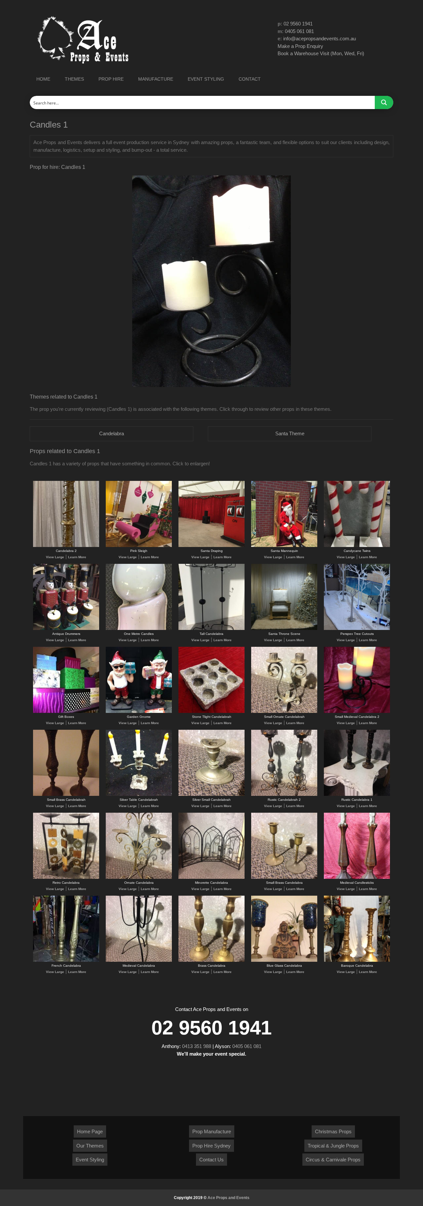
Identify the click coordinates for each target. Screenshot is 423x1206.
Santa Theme (289, 433)
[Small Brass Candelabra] (284, 877)
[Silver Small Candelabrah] (211, 795)
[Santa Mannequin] (284, 546)
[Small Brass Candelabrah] (66, 795)
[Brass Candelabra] (211, 960)
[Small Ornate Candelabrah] (284, 712)
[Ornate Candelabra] (139, 877)
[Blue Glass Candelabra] (284, 960)
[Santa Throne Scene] (284, 629)
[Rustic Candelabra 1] (357, 795)
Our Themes (90, 1145)
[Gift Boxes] (66, 712)
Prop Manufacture (211, 1131)
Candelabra (111, 433)
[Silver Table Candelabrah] (139, 795)
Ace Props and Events (229, 1197)
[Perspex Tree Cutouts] (357, 629)
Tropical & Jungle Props (333, 1145)
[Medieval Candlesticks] (357, 877)
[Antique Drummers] (66, 629)
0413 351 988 (196, 1046)
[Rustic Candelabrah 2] (284, 795)
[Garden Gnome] (139, 712)
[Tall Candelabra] (211, 629)
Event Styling (90, 1159)
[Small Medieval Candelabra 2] (357, 712)
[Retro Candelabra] (66, 877)
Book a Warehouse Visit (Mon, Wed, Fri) (321, 53)
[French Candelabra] (66, 960)
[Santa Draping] (211, 546)
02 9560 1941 (298, 23)
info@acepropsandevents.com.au (319, 38)
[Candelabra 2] (66, 546)
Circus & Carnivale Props (333, 1159)
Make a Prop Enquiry (300, 46)
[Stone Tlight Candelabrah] (211, 712)
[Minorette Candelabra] (211, 877)
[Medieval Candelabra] (139, 960)
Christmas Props (333, 1131)
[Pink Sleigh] (139, 546)
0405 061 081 (299, 31)
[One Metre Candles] (139, 629)
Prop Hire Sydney (211, 1145)
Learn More (77, 557)
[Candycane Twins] (357, 546)
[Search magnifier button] (384, 102)
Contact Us (211, 1159)
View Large (55, 557)
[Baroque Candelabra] (357, 960)
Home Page (90, 1131)
